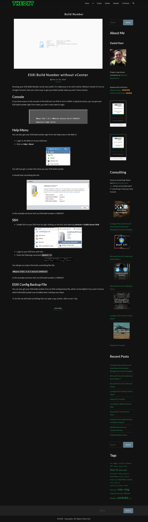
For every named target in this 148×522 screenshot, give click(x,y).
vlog (126, 489)
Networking (114, 476)
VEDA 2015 (113, 490)
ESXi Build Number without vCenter (58, 75)
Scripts (99, 3)
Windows (113, 498)
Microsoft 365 (113, 473)
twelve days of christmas (117, 485)
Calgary (115, 463)
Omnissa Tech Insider (118, 93)
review (129, 479)
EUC (111, 466)
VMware (127, 493)
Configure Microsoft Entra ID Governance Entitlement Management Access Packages (121, 227)
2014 (111, 463)
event (116, 466)
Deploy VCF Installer (117, 345)
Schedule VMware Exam (118, 435)
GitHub (107, 3)
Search (128, 22)
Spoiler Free (117, 482)
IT (93, 3)
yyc (130, 498)
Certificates (122, 463)
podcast (126, 476)
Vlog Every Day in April (116, 493)
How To (114, 470)
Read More (58, 308)
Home (87, 3)
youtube (122, 498)
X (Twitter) (125, 3)
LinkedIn (116, 3)
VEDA (126, 486)
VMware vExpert (116, 90)
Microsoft (123, 470)
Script (111, 482)
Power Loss (113, 480)
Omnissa (121, 476)
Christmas (128, 463)
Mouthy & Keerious (123, 473)
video (120, 489)
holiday (125, 466)
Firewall (121, 466)
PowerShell (122, 480)
